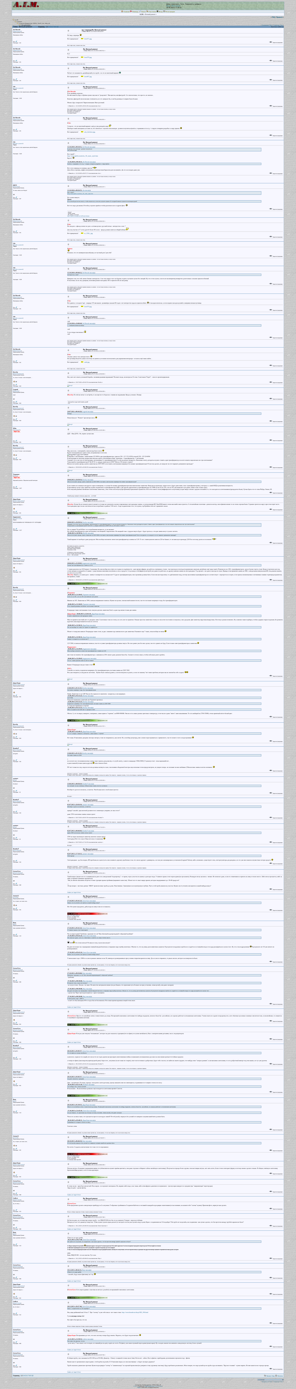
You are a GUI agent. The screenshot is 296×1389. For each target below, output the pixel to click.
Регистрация (176, 6)
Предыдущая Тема (267, 25)
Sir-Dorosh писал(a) (88, 147)
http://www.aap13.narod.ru (73, 915)
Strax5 (39, 23)
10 (57, 27)
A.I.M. (16, 19)
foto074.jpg (88, 306)
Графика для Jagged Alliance (74, 892)
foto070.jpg (88, 57)
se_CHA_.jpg (88, 233)
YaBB (138, 1387)
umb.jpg (86, 362)
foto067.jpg (88, 76)
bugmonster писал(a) (89, 563)
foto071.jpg (88, 39)
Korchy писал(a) (87, 480)
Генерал (19, 21)
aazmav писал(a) (87, 804)
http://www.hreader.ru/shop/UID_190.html (135, 1312)
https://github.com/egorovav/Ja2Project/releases (78, 216)
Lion (43, 23)
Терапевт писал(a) (88, 594)
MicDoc (35, 23)
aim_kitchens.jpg (89, 132)
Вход (168, 6)
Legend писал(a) (87, 411)
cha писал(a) (86, 190)
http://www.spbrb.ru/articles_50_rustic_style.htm (82, 156)
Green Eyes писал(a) (88, 901)
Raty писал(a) (86, 973)
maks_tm (47, 23)
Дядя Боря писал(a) (98, 614)
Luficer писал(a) (88, 1339)
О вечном (22, 23)
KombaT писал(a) (88, 784)
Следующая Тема (278, 25)
